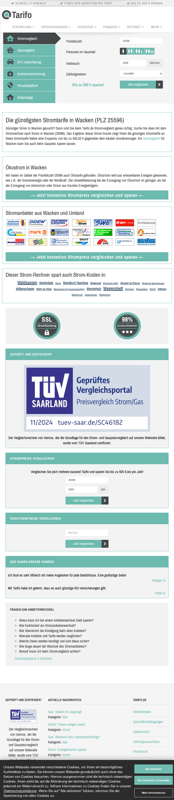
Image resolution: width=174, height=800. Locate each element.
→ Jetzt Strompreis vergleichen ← (87, 195)
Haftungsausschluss (146, 742)
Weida (58, 283)
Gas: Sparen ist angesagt (65, 712)
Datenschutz (141, 732)
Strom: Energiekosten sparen (67, 749)
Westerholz (94, 289)
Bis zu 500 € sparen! (88, 84)
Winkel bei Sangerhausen (153, 283)
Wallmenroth (77, 295)
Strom (66, 730)
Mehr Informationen (153, 792)
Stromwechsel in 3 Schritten (33, 658)
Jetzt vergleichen (138, 84)
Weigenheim (104, 295)
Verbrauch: (73, 63)
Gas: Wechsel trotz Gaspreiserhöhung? (74, 737)
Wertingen (129, 289)
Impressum (140, 751)
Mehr (155, 27)
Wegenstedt (113, 288)
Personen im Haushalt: (81, 52)
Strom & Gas (22, 27)
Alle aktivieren (153, 769)
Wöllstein (162, 289)
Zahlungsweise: (76, 74)
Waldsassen (27, 282)
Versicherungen (54, 27)
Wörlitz (153, 289)
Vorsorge (85, 27)
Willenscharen (25, 289)
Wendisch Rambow (75, 283)
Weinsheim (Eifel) (110, 283)
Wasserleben (142, 289)
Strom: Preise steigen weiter (66, 724)
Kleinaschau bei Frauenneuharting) (69, 289)
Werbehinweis (142, 712)
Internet (134, 27)
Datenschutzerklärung (20, 790)
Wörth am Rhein (44, 289)
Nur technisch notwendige (153, 780)
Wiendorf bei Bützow (130, 283)
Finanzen (110, 27)
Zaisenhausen (91, 295)
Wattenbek (46, 283)
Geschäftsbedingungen (148, 722)
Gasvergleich (151, 138)
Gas (65, 717)
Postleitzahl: (74, 41)
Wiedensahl (95, 283)
